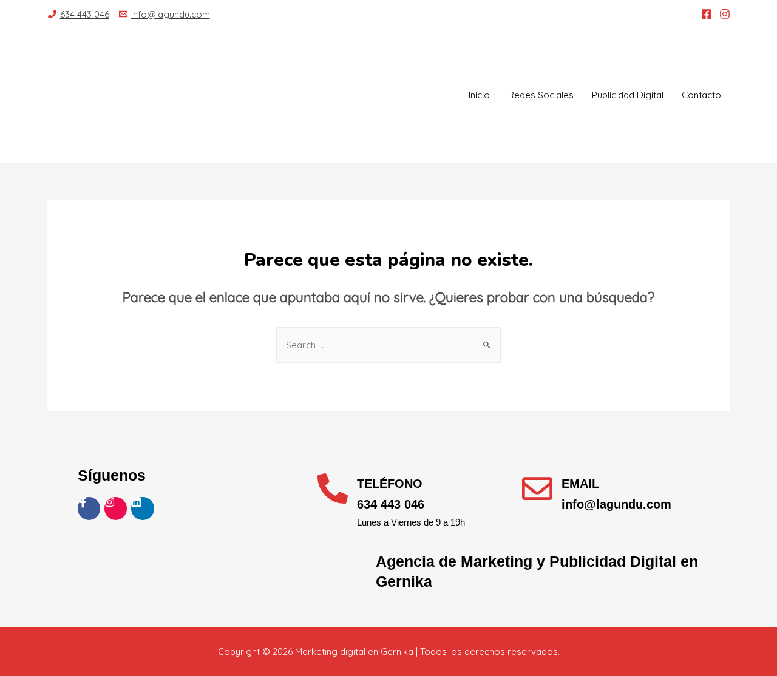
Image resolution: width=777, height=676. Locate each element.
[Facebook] (706, 13)
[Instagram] (724, 13)
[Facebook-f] (89, 508)
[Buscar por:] (388, 345)
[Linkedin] (142, 508)
